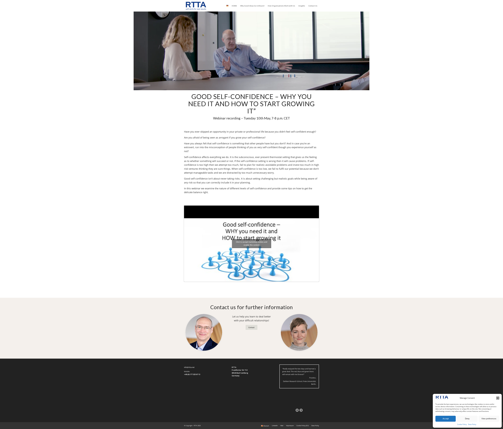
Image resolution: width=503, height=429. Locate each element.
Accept (446, 418)
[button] (497, 398)
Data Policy (472, 424)
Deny (467, 418)
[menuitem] (227, 6)
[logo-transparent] (196, 6)
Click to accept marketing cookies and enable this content (251, 243)
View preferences (488, 418)
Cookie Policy (462, 424)
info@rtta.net (189, 367)
